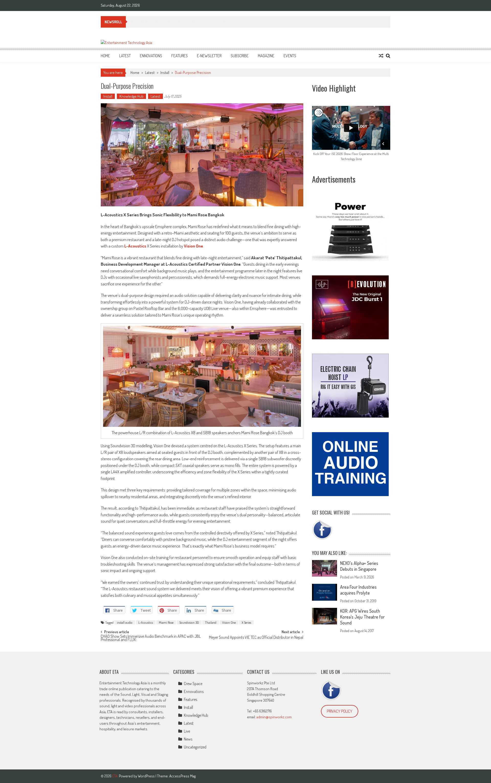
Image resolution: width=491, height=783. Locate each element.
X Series (246, 622)
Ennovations (151, 55)
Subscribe (240, 55)
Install (164, 72)
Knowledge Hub (131, 96)
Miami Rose (166, 622)
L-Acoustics (145, 622)
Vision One (229, 622)
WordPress (146, 776)
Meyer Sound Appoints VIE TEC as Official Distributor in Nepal (256, 638)
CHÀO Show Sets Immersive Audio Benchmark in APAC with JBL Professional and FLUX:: (151, 638)
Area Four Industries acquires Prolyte (358, 590)
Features (179, 55)
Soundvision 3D (189, 622)
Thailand (210, 622)
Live (187, 731)
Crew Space (193, 683)
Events (290, 55)
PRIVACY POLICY (339, 711)
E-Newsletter (209, 55)
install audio (124, 622)
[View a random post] (381, 56)
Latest (125, 55)
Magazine (266, 55)
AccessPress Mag (182, 776)
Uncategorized (195, 747)
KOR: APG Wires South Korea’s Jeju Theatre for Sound (362, 616)
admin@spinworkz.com (274, 716)
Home (105, 55)
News (188, 739)
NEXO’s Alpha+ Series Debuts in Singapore (359, 566)
